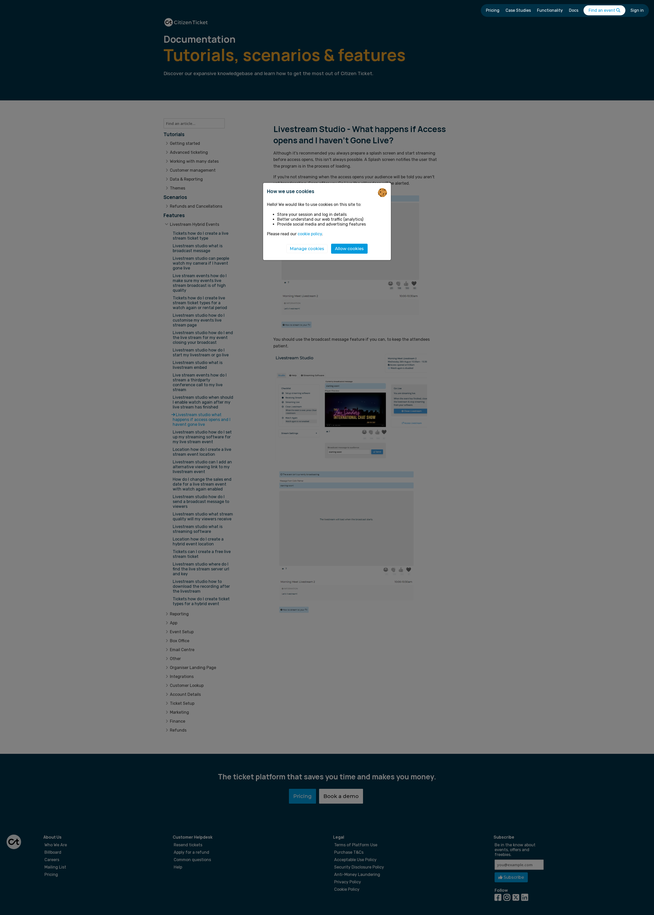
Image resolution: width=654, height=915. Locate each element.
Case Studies (518, 10)
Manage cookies (307, 249)
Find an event (602, 10)
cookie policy (310, 233)
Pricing (492, 10)
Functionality (550, 10)
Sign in (637, 10)
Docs (573, 10)
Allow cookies (349, 249)
